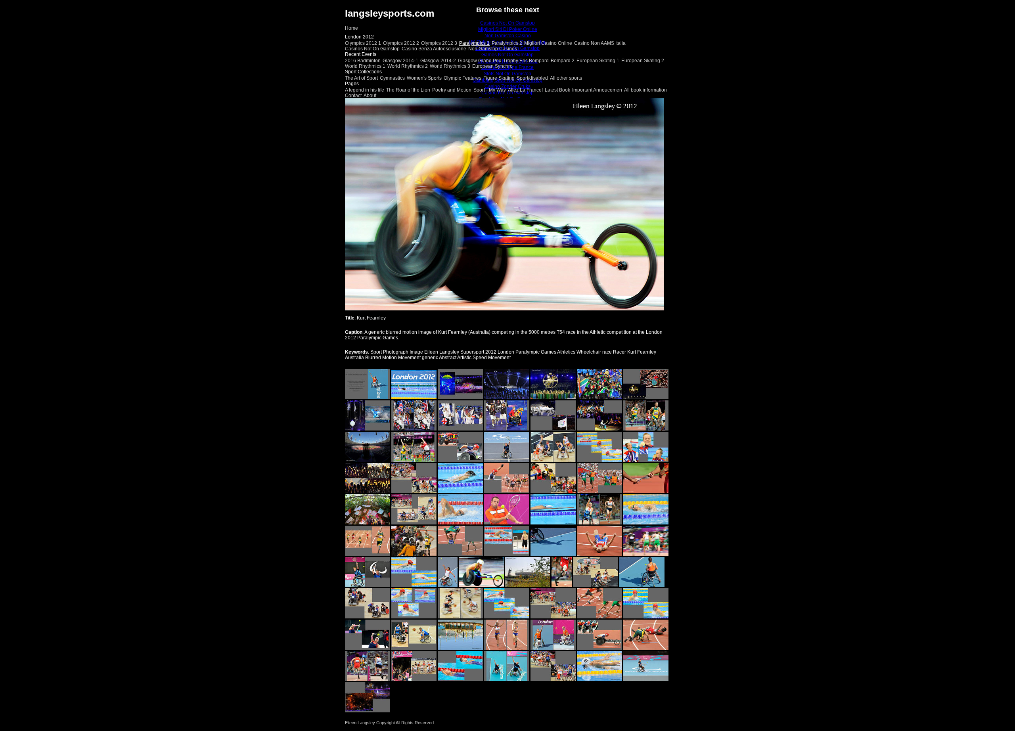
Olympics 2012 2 (401, 43)
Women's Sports (424, 78)
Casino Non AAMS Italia (600, 43)
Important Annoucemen (597, 90)
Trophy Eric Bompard (526, 60)
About (370, 95)
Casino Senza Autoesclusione (434, 49)
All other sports (566, 78)
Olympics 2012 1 (363, 43)
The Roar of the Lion (408, 90)
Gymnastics (392, 78)
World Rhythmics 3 (450, 66)
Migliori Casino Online (548, 43)
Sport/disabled (532, 78)
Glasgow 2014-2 (438, 60)
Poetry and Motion (451, 90)
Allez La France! (525, 90)
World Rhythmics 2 (407, 66)
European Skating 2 (642, 60)
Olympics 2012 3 (439, 43)
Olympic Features (462, 78)
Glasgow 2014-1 (400, 60)
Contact (353, 95)
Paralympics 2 (507, 43)
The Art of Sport (361, 78)
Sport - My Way (489, 90)
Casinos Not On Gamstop (372, 49)
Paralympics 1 (474, 43)
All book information (645, 90)
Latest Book (557, 90)
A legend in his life (364, 90)
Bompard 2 (563, 60)
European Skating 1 (597, 60)
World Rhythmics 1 (365, 66)
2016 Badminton (363, 60)
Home (351, 28)
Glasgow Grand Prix (479, 60)
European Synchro (492, 66)
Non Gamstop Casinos (492, 49)
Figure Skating (499, 78)
